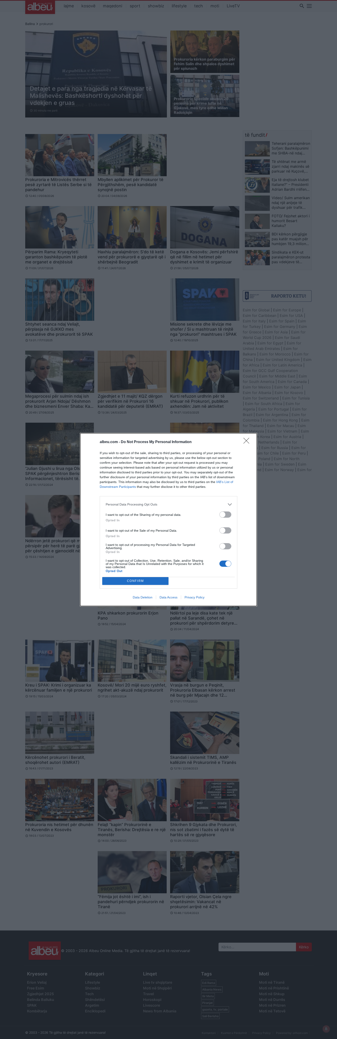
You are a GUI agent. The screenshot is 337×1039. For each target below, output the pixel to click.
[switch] (225, 514)
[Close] (247, 442)
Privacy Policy (194, 597)
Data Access (168, 597)
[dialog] (168, 519)
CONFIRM (135, 581)
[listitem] (168, 504)
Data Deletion (142, 597)
